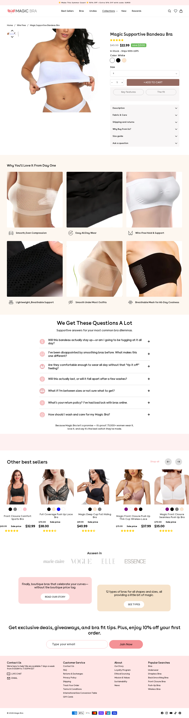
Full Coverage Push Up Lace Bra (56, 516)
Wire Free (21, 25)
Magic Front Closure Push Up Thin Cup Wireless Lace (133, 517)
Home (10, 25)
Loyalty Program (122, 670)
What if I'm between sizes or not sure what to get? (81, 391)
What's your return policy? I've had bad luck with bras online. (87, 402)
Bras (150, 666)
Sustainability (120, 681)
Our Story (119, 666)
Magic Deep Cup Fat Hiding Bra (94, 516)
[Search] (169, 11)
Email (14, 678)
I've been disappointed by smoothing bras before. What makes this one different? (92, 354)
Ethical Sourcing (122, 674)
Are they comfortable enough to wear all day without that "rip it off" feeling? (93, 366)
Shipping (67, 681)
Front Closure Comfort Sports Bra (17, 517)
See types (134, 604)
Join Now (126, 644)
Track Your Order (71, 685)
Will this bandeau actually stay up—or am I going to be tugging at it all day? (95, 341)
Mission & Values (122, 677)
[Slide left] (168, 461)
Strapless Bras (155, 674)
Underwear (153, 670)
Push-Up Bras (154, 685)
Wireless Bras (154, 689)
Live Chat (16, 674)
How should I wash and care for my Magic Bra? (79, 414)
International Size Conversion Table (80, 693)
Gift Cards (68, 697)
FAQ (65, 670)
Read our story (55, 596)
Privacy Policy (69, 677)
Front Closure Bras (157, 681)
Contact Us (68, 666)
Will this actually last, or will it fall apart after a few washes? (87, 379)
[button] (117, 40)
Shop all (154, 461)
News (117, 685)
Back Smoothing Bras (158, 677)
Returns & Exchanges (73, 674)
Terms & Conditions (72, 689)
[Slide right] (178, 461)
